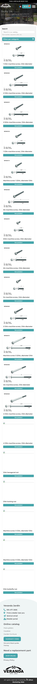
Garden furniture (10, 634)
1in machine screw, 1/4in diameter (16, 297)
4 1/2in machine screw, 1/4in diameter (18, 443)
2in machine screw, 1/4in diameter (16, 268)
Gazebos (7, 631)
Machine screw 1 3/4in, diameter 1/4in (17, 181)
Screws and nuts (9, 15)
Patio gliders (8, 628)
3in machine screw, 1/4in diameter (16, 210)
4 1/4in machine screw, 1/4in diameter (18, 414)
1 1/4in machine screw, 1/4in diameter (17, 64)
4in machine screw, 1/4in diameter (16, 385)
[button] (34, 6)
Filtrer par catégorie (11, 39)
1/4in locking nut (9, 501)
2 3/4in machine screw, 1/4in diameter (18, 122)
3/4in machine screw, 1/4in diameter (17, 239)
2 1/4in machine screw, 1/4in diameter (17, 326)
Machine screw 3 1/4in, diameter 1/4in (17, 531)
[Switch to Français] (19, 6)
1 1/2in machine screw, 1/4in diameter (17, 151)
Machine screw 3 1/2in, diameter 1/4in (17, 560)
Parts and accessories (11, 14)
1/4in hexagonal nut (10, 472)
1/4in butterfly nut (10, 589)
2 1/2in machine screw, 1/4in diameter (17, 93)
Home (2, 14)
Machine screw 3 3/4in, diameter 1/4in (18, 356)
